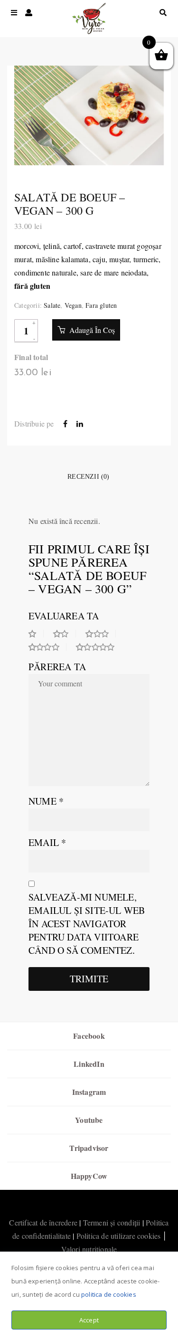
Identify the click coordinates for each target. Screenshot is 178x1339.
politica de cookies (108, 1294)
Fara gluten (101, 305)
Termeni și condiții (112, 1222)
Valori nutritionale (89, 1249)
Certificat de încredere (43, 1222)
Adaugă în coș (91, 330)
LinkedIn (89, 1063)
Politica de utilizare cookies (118, 1236)
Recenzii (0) (88, 476)
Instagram (89, 1091)
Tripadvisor (88, 1147)
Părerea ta (57, 666)
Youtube (89, 1119)
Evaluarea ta (63, 615)
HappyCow (89, 1175)
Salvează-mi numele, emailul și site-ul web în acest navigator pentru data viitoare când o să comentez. (86, 924)
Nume (46, 801)
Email (47, 842)
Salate (52, 305)
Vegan (73, 305)
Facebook (89, 1035)
